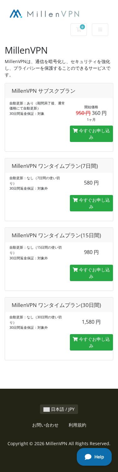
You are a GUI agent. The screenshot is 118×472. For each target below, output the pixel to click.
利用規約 (77, 425)
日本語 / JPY (62, 409)
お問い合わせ (45, 425)
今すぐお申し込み (94, 133)
